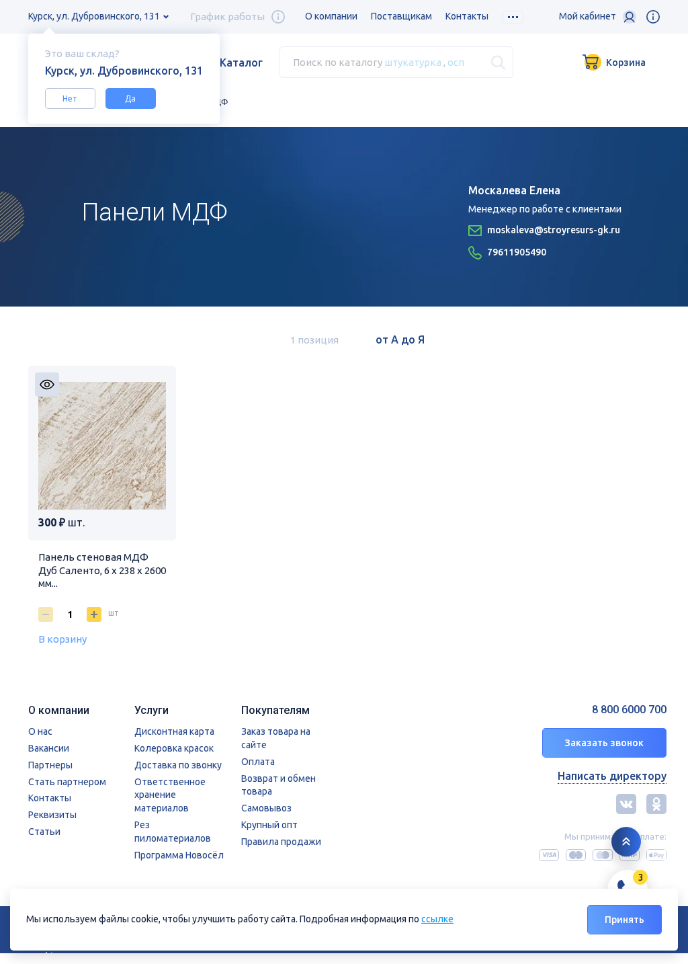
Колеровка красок (174, 748)
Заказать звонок (604, 742)
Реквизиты (52, 814)
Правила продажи (281, 841)
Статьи (44, 831)
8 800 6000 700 (629, 709)
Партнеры (50, 765)
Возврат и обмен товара (278, 785)
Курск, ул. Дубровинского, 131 (94, 16)
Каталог (241, 62)
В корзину (62, 639)
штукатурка (412, 62)
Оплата (258, 761)
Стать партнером (67, 781)
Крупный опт (269, 824)
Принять (624, 919)
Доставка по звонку (178, 765)
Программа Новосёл (179, 855)
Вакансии (48, 748)
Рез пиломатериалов (172, 831)
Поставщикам (401, 16)
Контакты (466, 16)
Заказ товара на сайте (275, 738)
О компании (331, 16)
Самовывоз (266, 808)
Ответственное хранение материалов (170, 795)
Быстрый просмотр (47, 384)
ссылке (437, 919)
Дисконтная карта (174, 731)
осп (455, 62)
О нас (40, 731)
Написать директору (612, 776)
